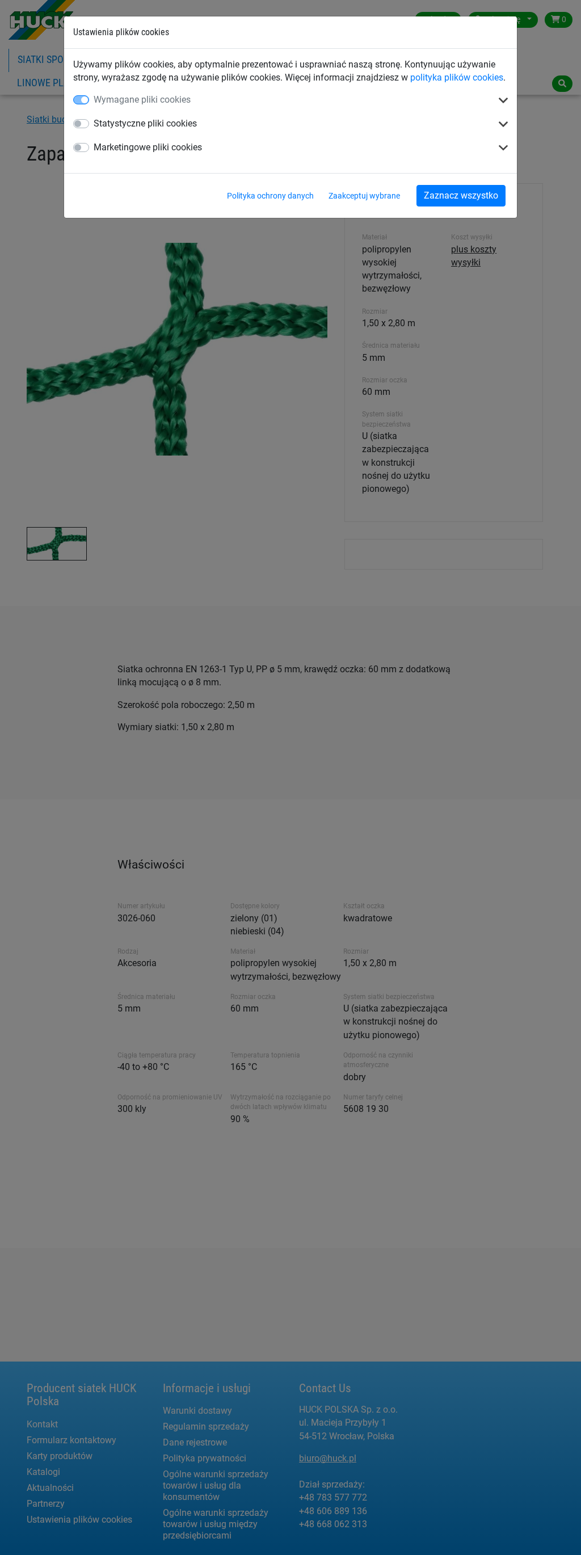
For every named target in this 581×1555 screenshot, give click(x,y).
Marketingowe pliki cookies (148, 147)
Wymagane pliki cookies (142, 99)
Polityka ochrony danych (270, 195)
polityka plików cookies (456, 77)
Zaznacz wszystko (461, 195)
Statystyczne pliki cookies (145, 123)
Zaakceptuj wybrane (364, 195)
